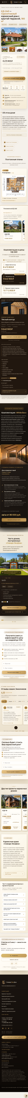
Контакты (4, 1006)
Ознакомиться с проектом (13, 612)
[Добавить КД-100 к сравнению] (24, 805)
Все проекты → (8, 212)
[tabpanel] (14, 346)
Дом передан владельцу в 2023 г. (11, 583)
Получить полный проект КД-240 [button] (14, 78)
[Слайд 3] (19, 49)
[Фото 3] (23, 556)
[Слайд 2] (12, 49)
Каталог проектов (10, 7)
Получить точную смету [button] (14, 337)
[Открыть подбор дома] (26, 1096)
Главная (3, 7)
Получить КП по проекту (13, 607)
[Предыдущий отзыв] (12, 727)
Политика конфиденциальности (8, 985)
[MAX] (8, 1028)
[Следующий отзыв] (16, 727)
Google (23, 731)
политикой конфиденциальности (16, 677)
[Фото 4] (25, 556)
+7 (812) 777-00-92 (7, 1018)
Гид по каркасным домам (8, 1008)
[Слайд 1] (4, 49)
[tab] (14, 268)
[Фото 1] (19, 556)
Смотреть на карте (6, 1049)
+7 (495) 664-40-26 (7, 1022)
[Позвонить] (25, 2)
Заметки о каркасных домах (8, 1011)
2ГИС (20, 731)
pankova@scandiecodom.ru (7, 1058)
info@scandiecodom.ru (7, 1025)
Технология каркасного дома (9, 1001)
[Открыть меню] (5, 2)
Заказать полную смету (14, 519)
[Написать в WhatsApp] (12, 963)
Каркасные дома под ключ (8, 996)
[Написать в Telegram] (16, 963)
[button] (14, 37)
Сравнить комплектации (11, 71)
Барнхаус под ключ (6, 994)
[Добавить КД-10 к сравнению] (3, 805)
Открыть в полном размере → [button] (8, 200)
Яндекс (16, 731)
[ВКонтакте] (11, 1028)
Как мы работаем (6, 999)
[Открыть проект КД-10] (11, 813)
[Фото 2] (21, 556)
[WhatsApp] (6, 1028)
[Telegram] (3, 1028)
